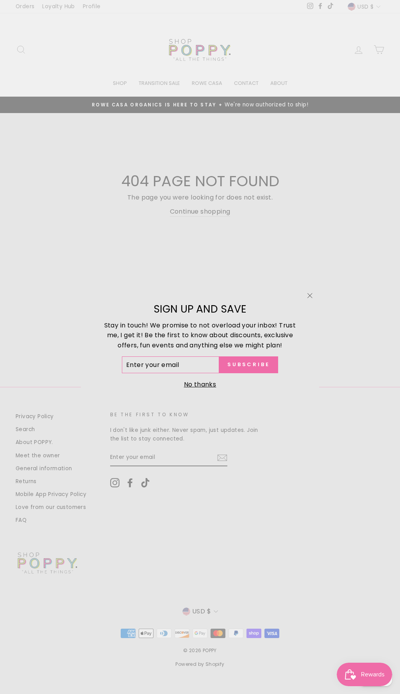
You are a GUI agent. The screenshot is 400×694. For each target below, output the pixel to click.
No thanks (200, 384)
